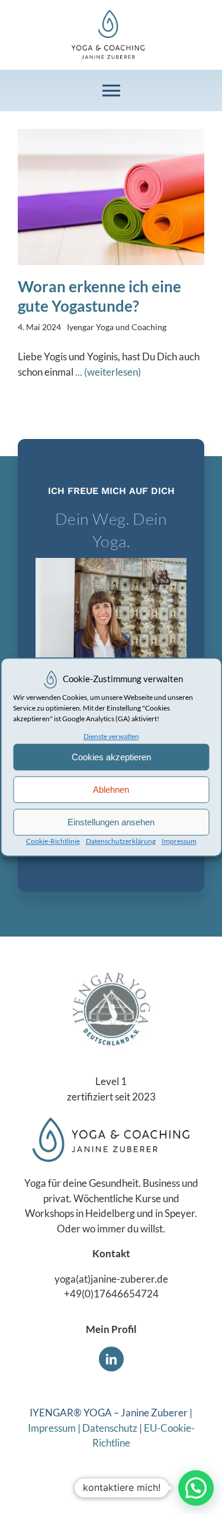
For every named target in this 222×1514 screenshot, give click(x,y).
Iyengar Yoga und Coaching (116, 327)
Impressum (179, 841)
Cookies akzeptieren (111, 757)
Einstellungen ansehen (111, 822)
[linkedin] (111, 1359)
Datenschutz (109, 1428)
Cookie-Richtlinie (53, 841)
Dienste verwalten (111, 736)
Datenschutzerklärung (121, 841)
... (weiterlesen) (108, 372)
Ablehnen (111, 790)
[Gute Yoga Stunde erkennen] (111, 134)
